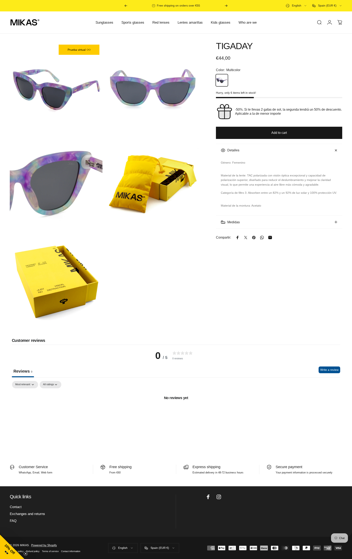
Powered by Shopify (44, 545)
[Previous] (125, 5)
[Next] (226, 5)
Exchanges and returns (27, 514)
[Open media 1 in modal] (56, 88)
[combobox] (296, 5)
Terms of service (50, 551)
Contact (16, 507)
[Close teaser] (26, 554)
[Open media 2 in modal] (153, 88)
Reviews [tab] (22, 371)
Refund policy (33, 551)
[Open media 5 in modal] (56, 281)
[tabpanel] (176, 411)
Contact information (70, 551)
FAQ (13, 520)
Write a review (329, 369)
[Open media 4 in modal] (153, 184)
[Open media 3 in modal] (56, 184)
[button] (12, 547)
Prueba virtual (77, 49)
